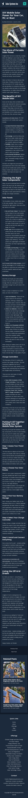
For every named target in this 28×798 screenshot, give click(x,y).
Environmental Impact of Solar (14, 745)
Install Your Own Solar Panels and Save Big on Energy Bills (13, 705)
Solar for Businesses (14, 760)
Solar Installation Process (14, 762)
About (14, 724)
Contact (14, 730)
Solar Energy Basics (14, 758)
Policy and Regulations (14, 751)
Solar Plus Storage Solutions (14, 766)
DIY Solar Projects (15, 683)
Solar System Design (14, 768)
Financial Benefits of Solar (14, 747)
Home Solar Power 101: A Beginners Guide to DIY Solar (13, 680)
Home (14, 722)
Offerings (14, 726)
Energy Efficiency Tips (14, 743)
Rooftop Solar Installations (14, 756)
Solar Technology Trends (14, 770)
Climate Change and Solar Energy (14, 739)
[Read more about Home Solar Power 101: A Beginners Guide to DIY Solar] (14, 669)
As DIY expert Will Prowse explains (11, 263)
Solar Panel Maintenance (14, 764)
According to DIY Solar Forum (10, 118)
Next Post (14, 651)
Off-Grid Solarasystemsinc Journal (14, 749)
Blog (14, 728)
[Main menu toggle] (24, 3)
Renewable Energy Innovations (14, 753)
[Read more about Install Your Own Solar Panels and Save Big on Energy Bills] (14, 694)
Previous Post (14, 648)
